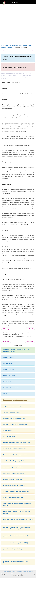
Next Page (29, 51)
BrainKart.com (13, 2)
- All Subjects (7, 381)
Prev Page (7, 51)
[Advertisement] (18, 24)
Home (2, 45)
